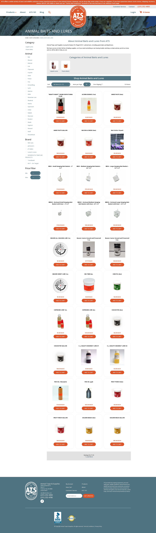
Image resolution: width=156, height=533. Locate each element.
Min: (26, 173)
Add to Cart (60, 121)
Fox (29, 82)
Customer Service (119, 7)
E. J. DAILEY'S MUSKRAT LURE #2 (117, 346)
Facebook (42, 501)
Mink (29, 94)
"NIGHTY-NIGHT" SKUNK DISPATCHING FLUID (60, 95)
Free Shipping (97, 84)
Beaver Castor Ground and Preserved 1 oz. (89, 239)
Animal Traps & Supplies (78, 16)
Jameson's (31, 146)
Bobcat (30, 63)
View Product (60, 106)
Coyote (30, 72)
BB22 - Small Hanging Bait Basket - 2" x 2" (60, 167)
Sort (48, 84)
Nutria (30, 103)
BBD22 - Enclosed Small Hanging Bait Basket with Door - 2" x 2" (60, 203)
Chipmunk (31, 69)
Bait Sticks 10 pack (117, 130)
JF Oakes (30, 149)
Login (133, 12)
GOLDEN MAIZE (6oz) (88, 418)
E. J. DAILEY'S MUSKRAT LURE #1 (89, 346)
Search (50, 12)
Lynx (29, 88)
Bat (29, 57)
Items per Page (77, 84)
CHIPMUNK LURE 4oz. (88, 310)
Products (10, 12)
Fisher (30, 79)
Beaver (30, 60)
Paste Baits (29, 49)
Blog (42, 12)
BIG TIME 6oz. (88, 274)
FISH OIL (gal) (89, 382)
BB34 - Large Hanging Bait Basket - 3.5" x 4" (117, 167)
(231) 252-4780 (47, 497)
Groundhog (31, 85)
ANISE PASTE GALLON (60, 130)
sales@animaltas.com (46, 493)
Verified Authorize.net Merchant (71, 518)
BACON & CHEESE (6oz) (89, 130)
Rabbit (30, 113)
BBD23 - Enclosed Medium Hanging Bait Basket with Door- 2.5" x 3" (89, 203)
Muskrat (30, 100)
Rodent (30, 119)
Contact (132, 7)
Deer (29, 75)
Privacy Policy (98, 526)
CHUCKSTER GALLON (60, 346)
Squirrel (30, 125)
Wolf (29, 131)
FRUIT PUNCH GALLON (61, 418)
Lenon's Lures (32, 152)
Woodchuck (31, 135)
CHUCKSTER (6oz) (117, 310)
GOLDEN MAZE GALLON (117, 418)
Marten (30, 91)
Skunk (29, 122)
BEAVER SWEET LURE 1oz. (61, 274)
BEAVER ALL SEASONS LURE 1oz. (60, 238)
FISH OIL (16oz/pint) (60, 382)
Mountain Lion (32, 97)
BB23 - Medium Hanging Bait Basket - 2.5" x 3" (89, 167)
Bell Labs (30, 143)
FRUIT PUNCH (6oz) (117, 382)
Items (144, 12)
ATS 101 (32, 12)
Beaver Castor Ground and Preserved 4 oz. (117, 239)
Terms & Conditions (89, 526)
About (23, 12)
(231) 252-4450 (143, 6)
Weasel (30, 128)
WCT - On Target (33, 163)
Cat (29, 66)
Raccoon (30, 116)
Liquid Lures (29, 47)
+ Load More (89, 457)
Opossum (31, 107)
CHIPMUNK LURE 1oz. (60, 310)
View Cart (69, 487)
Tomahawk (31, 160)
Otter (29, 110)
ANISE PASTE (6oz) (117, 94)
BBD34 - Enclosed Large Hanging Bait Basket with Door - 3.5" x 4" (117, 203)
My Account (69, 484)
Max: (26, 177)
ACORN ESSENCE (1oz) (89, 94)
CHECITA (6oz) (117, 274)
